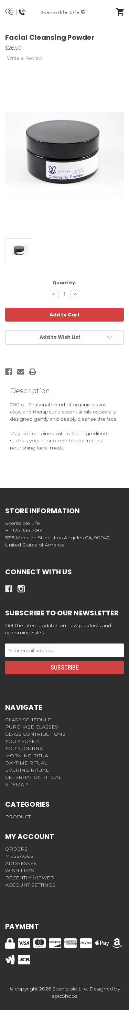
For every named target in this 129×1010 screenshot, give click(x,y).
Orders (16, 849)
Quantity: (64, 282)
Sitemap (16, 784)
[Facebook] (8, 371)
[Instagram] (21, 588)
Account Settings (30, 885)
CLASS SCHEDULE (28, 720)
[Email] (20, 371)
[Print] (32, 371)
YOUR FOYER (22, 741)
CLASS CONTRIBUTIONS (35, 734)
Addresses (21, 863)
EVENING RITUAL (27, 770)
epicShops (64, 996)
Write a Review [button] (25, 58)
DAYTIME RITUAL (26, 763)
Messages (19, 856)
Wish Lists (19, 870)
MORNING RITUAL (28, 756)
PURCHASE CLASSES (31, 727)
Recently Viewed (29, 878)
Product (18, 817)
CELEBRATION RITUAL (33, 777)
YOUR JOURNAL (25, 748)
